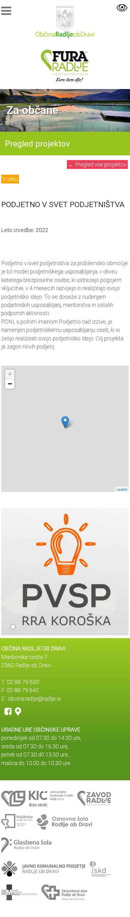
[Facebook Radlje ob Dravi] (8, 711)
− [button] (10, 384)
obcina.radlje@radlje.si (34, 699)
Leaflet (122, 489)
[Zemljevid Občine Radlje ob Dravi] (18, 711)
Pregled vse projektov (97, 164)
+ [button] (10, 374)
